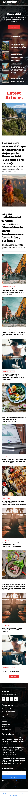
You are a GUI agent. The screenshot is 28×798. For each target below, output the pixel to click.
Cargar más (13, 676)
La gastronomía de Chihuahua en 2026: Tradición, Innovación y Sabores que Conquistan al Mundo (14, 502)
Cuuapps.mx (18, 786)
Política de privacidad (8, 794)
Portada (5, 415)
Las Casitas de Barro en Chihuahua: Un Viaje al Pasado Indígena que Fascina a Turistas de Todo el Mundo (18, 69)
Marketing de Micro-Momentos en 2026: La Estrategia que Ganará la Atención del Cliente (14, 461)
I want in (14, 777)
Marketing (5, 456)
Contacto (18, 794)
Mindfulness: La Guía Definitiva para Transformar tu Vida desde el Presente (14, 630)
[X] (11, 699)
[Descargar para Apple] (16, 699)
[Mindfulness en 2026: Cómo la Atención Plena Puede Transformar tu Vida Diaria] (14, 523)
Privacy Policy (19, 780)
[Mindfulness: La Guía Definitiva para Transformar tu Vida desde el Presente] (14, 608)
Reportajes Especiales (16, 63)
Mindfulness (6, 540)
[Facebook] (3, 699)
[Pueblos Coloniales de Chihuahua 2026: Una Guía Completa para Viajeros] (5, 78)
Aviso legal (15, 795)
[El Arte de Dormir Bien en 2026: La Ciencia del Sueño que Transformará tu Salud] (14, 397)
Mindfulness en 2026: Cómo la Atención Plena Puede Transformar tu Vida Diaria (12, 544)
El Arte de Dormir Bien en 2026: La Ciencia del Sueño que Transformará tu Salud (14, 419)
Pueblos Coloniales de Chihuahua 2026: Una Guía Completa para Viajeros (18, 80)
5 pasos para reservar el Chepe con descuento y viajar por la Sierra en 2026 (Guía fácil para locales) (18, 47)
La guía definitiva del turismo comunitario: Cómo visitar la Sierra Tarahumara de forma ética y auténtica (17, 57)
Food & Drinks (15, 41)
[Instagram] (7, 699)
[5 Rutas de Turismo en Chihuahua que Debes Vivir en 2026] (14, 650)
